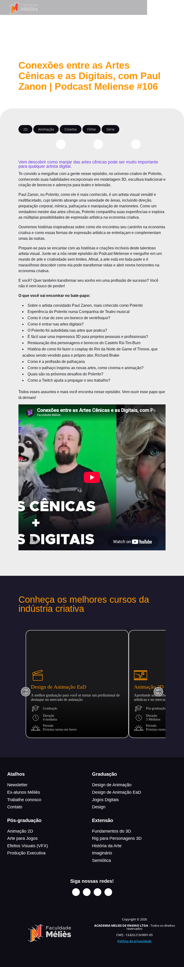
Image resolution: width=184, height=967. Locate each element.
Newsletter (17, 784)
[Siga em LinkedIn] (97, 892)
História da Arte (106, 845)
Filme (91, 129)
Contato (14, 807)
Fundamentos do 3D (111, 831)
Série (110, 129)
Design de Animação (112, 784)
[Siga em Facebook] (87, 892)
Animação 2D (20, 831)
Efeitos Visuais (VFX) (27, 845)
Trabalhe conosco (24, 799)
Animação (46, 129)
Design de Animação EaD (116, 792)
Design (98, 807)
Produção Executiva (26, 853)
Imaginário (102, 853)
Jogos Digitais (105, 799)
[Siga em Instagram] (76, 892)
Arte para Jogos (22, 838)
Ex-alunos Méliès (23, 792)
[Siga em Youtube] (108, 892)
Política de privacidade (134, 941)
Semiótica (101, 860)
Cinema (70, 129)
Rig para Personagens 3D (117, 838)
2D (25, 129)
